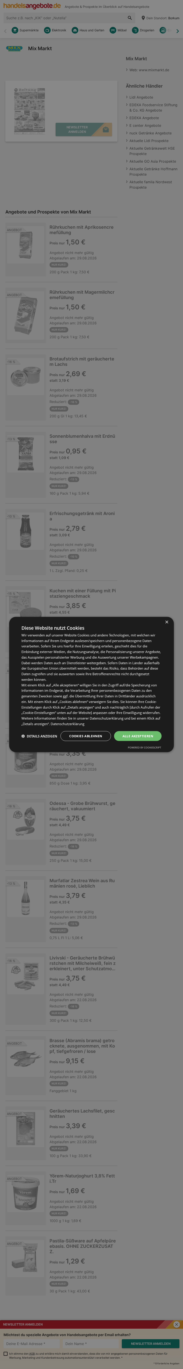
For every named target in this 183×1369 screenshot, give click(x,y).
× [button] (166, 622)
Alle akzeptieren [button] (138, 736)
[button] (39, 736)
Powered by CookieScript (144, 747)
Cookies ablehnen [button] (85, 736)
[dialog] (91, 684)
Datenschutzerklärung (67, 723)
